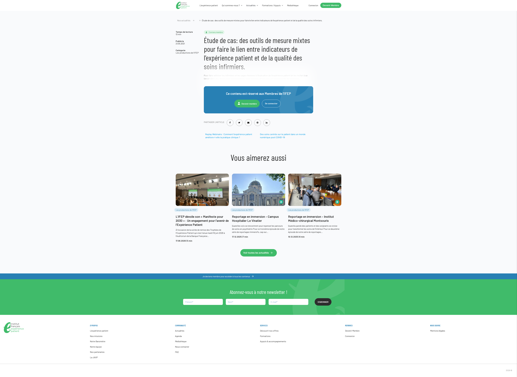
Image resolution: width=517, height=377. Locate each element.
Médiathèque (292, 5)
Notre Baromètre (97, 341)
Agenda (178, 336)
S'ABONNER (323, 302)
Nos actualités (183, 20)
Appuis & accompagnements (273, 341)
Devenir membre (249, 103)
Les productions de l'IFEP (187, 52)
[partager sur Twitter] (239, 121)
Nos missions (96, 336)
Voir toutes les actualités (256, 252)
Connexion (313, 5)
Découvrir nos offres (269, 330)
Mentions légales (437, 330)
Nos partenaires (97, 352)
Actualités (179, 330)
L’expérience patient (209, 5)
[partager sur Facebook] (230, 121)
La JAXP (94, 357)
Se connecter (271, 103)
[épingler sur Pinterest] (257, 121)
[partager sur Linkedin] (267, 121)
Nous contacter (182, 346)
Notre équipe (96, 346)
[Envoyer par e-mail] (248, 121)
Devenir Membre (331, 5)
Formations (265, 336)
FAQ (177, 352)
